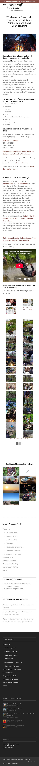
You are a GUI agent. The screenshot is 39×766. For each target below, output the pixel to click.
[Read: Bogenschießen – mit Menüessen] (4, 726)
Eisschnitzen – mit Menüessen (14, 720)
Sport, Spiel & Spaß (12, 540)
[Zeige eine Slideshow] (19, 438)
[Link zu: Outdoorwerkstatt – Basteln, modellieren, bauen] (11, 471)
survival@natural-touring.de (20, 163)
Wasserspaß (10, 543)
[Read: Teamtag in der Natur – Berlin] (4, 705)
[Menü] (33, 7)
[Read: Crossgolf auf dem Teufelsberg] (4, 710)
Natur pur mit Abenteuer (13, 550)
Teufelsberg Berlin (12, 532)
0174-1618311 (10, 746)
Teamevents (6, 529)
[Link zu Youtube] (31, 761)
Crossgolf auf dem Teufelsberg (14, 708)
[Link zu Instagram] (34, 761)
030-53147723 (9, 748)
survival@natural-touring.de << (20, 154)
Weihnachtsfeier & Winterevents (12, 554)
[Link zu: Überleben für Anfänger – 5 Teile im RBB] (28, 471)
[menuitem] (33, 7)
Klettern (5, 570)
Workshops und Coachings (10, 564)
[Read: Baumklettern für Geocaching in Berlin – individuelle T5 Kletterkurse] (4, 715)
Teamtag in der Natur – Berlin (14, 703)
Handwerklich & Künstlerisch (15, 547)
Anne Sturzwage (8, 605)
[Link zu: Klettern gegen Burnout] (11, 488)
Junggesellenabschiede (9, 560)
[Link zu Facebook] (28, 761)
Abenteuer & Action (12, 536)
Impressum (20, 759)
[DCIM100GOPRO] (28, 434)
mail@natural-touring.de (27, 1)
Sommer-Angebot (8, 557)
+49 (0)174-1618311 (12, 759)
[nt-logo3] (16, 7)
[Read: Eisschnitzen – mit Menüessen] (4, 721)
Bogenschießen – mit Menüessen (15, 725)
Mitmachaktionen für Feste (10, 567)
